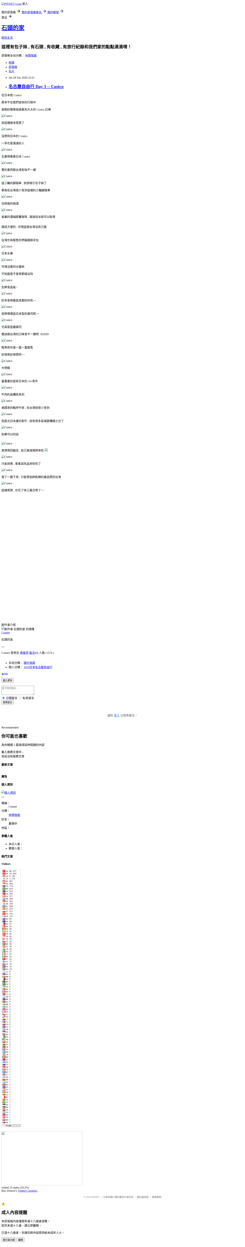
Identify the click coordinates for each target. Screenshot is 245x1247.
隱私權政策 (143, 1197)
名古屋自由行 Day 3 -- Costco (36, 86)
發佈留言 (7, 702)
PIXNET (96, 1197)
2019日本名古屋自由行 (38, 667)
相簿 (11, 62)
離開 (20, 1240)
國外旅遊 (29, 662)
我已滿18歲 (9, 1240)
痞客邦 (24, 652)
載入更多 (7, 680)
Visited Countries (27, 1190)
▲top (4, 673)
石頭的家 (12, 28)
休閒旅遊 (31, 55)
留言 (32, 652)
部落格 (13, 67)
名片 (11, 71)
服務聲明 (156, 1197)
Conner (5, 632)
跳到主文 (7, 37)
